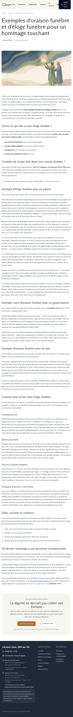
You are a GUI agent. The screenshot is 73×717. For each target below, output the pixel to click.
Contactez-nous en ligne (15, 655)
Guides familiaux (43, 663)
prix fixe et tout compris (39, 581)
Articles (43, 5)
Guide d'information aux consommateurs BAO (19, 687)
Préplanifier (33, 5)
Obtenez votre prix (26, 624)
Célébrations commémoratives (24, 13)
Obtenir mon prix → (54, 181)
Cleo (6, 4)
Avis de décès (43, 669)
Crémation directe (44, 654)
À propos (51, 4)
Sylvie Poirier (8, 40)
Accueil (12, 5)
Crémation (22, 5)
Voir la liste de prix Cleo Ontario (15, 685)
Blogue (40, 666)
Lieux (40, 660)
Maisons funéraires (44, 657)
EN (58, 5)
